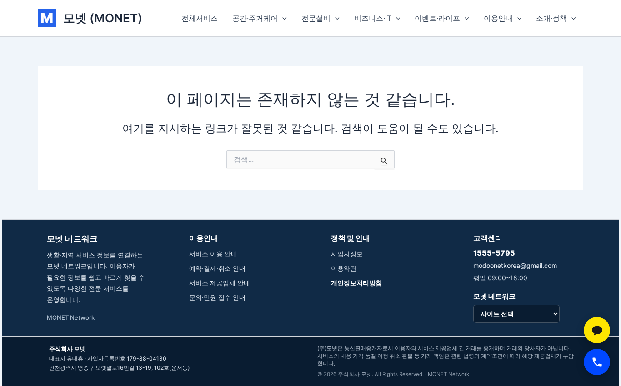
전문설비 (316, 18)
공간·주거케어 (255, 18)
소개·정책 (551, 18)
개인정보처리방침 (356, 283)
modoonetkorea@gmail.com (515, 265)
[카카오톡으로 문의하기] (597, 330)
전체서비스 (199, 18)
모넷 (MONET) (102, 18)
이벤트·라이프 (437, 18)
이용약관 (343, 268)
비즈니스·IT (372, 18)
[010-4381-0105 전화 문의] (597, 362)
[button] (282, 18)
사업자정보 (347, 253)
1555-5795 (494, 252)
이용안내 (498, 18)
